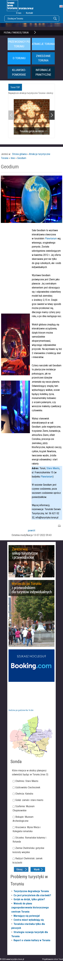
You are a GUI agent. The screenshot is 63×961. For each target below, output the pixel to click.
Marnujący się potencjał (27, 915)
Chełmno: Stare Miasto (26, 781)
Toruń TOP (15, 87)
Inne (13, 158)
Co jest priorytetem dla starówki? (32, 895)
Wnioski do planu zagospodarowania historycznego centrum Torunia (30, 907)
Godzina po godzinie (17, 710)
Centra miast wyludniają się (29, 919)
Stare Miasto (53, 468)
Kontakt (29, 13)
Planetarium (51, 238)
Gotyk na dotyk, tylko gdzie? (29, 899)
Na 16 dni (29, 710)
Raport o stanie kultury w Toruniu (32, 940)
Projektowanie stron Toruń (52, 959)
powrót (31, 530)
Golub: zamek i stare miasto (29, 800)
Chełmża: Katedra (24, 793)
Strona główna (19, 154)
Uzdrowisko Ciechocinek (27, 787)
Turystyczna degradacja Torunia (31, 891)
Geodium (21, 158)
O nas (18, 13)
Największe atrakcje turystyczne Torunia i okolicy (30, 93)
